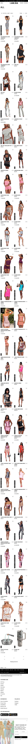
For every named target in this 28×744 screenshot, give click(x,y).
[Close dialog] (26, 720)
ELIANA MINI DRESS (18, 409)
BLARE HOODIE (17, 92)
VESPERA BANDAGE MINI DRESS (19, 490)
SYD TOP (3, 92)
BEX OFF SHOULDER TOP (6, 145)
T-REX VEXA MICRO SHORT (5, 384)
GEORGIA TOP (4, 409)
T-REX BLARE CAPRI (18, 517)
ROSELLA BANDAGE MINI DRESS (6, 302)
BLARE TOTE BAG (4, 649)
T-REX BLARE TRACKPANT (19, 569)
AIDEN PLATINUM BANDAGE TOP (4, 436)
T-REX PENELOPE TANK (19, 357)
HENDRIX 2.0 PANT (18, 119)
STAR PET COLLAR (5, 676)
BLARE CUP (16, 649)
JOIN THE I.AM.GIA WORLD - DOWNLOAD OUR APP (14, 0)
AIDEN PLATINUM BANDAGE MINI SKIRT (5, 543)
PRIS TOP (16, 64)
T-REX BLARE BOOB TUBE (6, 517)
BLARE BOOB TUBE (5, 195)
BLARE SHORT (17, 195)
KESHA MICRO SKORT (19, 596)
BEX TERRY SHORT (18, 145)
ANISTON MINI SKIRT (18, 170)
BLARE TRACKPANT (5, 119)
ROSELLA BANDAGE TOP (19, 329)
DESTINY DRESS (17, 383)
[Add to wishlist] (13, 16)
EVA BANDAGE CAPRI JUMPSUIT (5, 37)
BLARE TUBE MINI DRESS (6, 702)
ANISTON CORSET (4, 170)
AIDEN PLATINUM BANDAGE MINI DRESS (5, 330)
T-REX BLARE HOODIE (5, 569)
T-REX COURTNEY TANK (6, 463)
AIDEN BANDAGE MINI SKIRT (5, 358)
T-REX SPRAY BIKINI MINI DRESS (19, 464)
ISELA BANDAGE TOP (18, 676)
